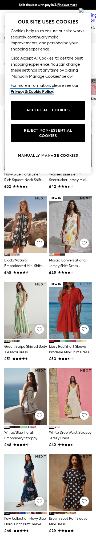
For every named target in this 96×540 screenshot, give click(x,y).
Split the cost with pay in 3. (48, 5)
